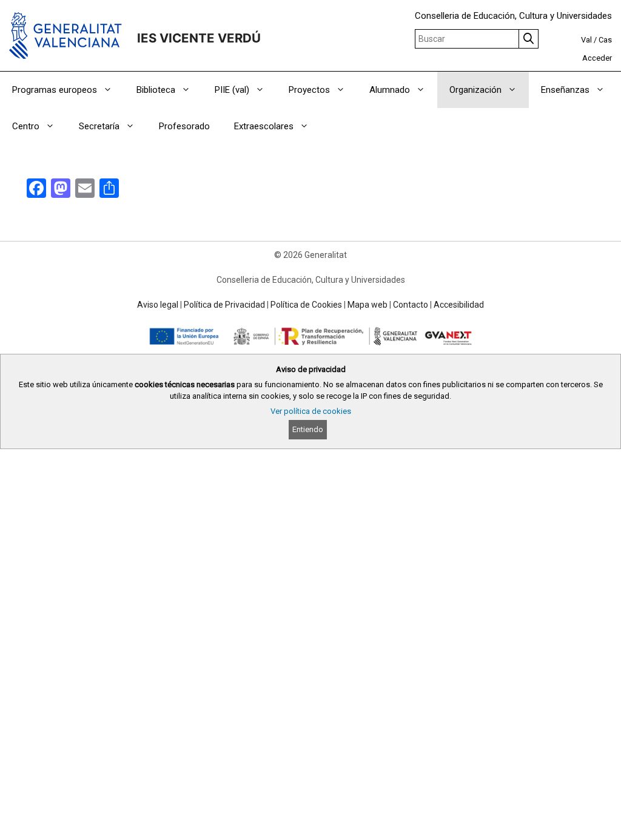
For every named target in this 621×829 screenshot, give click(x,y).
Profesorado (184, 126)
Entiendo (307, 429)
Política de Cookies (306, 305)
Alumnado (389, 89)
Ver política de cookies (310, 411)
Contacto (410, 305)
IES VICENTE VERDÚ (199, 38)
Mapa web (367, 305)
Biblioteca (155, 89)
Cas (605, 39)
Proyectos (309, 89)
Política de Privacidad (224, 305)
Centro (25, 126)
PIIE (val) (232, 89)
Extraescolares (264, 126)
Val (586, 39)
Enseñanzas (565, 89)
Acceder (597, 58)
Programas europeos (54, 89)
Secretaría (99, 126)
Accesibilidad (459, 305)
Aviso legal (157, 305)
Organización (475, 89)
